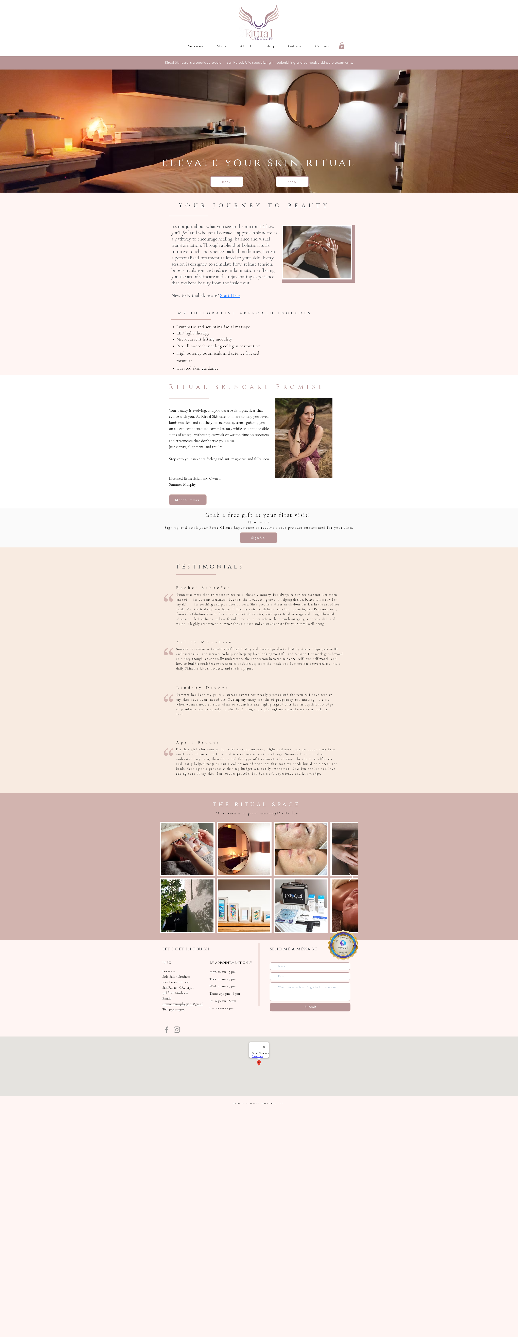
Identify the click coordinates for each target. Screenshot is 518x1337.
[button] (195, 46)
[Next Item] (351, 877)
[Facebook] (166, 1029)
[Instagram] (177, 1029)
